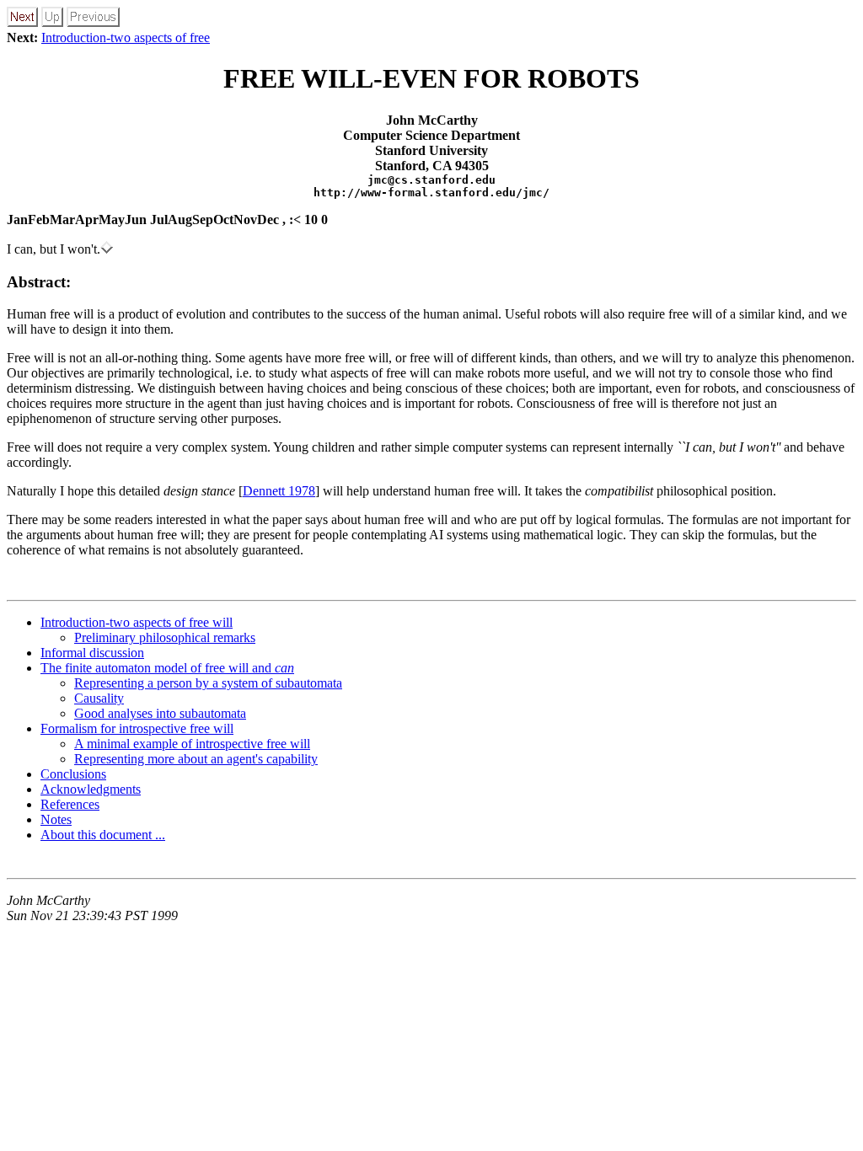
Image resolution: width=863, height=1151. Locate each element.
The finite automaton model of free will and (167, 668)
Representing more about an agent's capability (196, 759)
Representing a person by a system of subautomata (208, 683)
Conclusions (73, 774)
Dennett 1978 (279, 491)
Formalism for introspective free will (136, 728)
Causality (99, 698)
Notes (56, 819)
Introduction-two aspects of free (125, 37)
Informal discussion (92, 652)
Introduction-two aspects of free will (136, 622)
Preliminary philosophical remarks (164, 637)
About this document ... (102, 834)
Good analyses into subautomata (160, 713)
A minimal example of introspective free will (192, 743)
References (69, 804)
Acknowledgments (90, 789)
